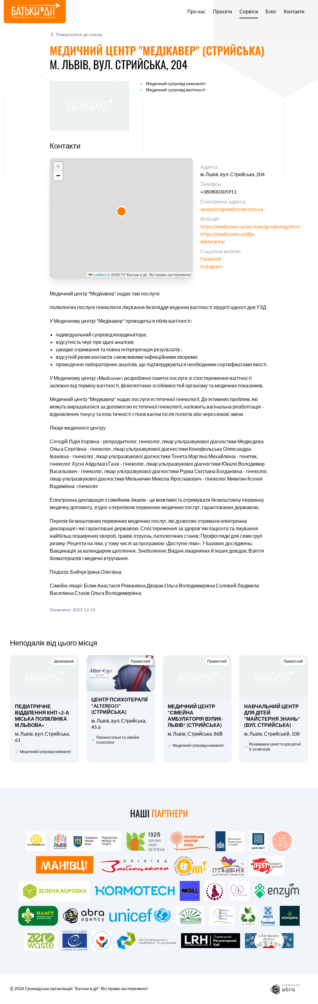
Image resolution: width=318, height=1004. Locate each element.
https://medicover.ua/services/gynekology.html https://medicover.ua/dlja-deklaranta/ (250, 233)
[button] (121, 211)
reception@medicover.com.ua (231, 209)
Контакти (294, 11)
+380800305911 (218, 191)
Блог (271, 11)
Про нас (196, 11)
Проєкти (222, 11)
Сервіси (248, 11)
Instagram (211, 266)
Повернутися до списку (79, 34)
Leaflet (98, 274)
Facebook (210, 259)
